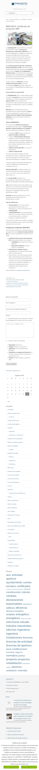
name (10, 303)
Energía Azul (12, 460)
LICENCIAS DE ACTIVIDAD (14, 731)
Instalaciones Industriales (14, 471)
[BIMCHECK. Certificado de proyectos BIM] (19, 38)
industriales (24, 625)
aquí (27, 764)
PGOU (9, 518)
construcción (13, 592)
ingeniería (12, 633)
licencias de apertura (18, 645)
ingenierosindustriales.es (24, 270)
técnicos (17, 666)
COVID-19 (11, 417)
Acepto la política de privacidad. (16, 340)
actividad (17, 574)
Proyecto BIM (17, 286)
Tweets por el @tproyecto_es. (13, 370)
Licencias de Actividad (13, 475)
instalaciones (14, 637)
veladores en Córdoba (13, 566)
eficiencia (21, 607)
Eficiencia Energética (13, 446)
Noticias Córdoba (12, 504)
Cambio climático (13, 544)
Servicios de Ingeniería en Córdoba (16, 526)
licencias (28, 637)
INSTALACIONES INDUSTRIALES (16, 734)
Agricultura (12, 431)
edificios (10, 607)
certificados (23, 586)
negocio (18, 652)
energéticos (13, 618)
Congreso (10, 427)
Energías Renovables (13, 453)
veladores (11, 670)
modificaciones (19, 649)
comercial (27, 589)
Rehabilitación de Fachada (14, 522)
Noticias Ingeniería (20, 279)
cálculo (26, 592)
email (16, 309)
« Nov (8, 401)
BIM (10, 536)
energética (22, 614)
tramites (8, 667)
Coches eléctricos (13, 547)
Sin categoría (11, 529)
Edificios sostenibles (14, 551)
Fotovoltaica (12, 464)
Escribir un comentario (12, 281)
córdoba (11, 595)
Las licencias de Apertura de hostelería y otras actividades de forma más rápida (23, 702)
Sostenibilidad (11, 540)
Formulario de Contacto (12, 685)
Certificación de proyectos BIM (13, 285)
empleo (10, 614)
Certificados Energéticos (14, 424)
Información (11, 467)
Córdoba (11, 449)
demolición (27, 604)
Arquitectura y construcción (16, 435)
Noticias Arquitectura (15, 19)
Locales (10, 486)
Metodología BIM (10, 286)
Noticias (10, 497)
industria (11, 625)
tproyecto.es (19, 4)
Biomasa (11, 457)
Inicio (7, 19)
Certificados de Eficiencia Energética (14, 589)
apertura (11, 578)
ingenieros (23, 629)
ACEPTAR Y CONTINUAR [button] (29, 767)
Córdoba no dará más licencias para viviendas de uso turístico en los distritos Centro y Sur (23, 716)
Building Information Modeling (21, 283)
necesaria (10, 652)
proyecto (11, 659)
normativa (12, 655)
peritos (21, 655)
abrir (8, 575)
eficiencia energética (15, 611)
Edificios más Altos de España (15, 442)
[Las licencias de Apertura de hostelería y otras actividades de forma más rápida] (9, 702)
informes (11, 629)
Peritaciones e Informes (14, 515)
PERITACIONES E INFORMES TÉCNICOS (17, 738)
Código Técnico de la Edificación (17, 493)
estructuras (12, 621)
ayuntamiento (14, 582)
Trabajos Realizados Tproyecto (15, 558)
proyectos (24, 659)
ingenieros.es (13, 270)
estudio (24, 621)
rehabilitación (14, 663)
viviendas (22, 670)
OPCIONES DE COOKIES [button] (11, 767)
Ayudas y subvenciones (14, 413)
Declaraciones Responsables (15, 438)
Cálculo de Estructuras (13, 420)
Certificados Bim (24, 285)
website (8, 315)
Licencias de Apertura (13, 478)
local (8, 649)
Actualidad (10, 409)
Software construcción (13, 533)
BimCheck (11, 283)
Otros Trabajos (11, 511)
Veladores (10, 562)
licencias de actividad (19, 641)
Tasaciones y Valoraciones (14, 555)
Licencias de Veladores (13, 482)
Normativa (10, 489)
